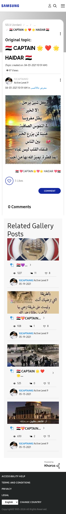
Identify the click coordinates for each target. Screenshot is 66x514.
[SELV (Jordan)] (10, 5)
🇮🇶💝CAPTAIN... (28, 318)
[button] (55, 80)
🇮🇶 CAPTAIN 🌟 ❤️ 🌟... (30, 373)
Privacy (7, 489)
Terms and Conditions (16, 482)
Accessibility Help (13, 476)
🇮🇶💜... (21, 265)
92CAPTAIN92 (26, 280)
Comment (49, 191)
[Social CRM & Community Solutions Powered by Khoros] (52, 464)
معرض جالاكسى (39, 87)
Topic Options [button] (55, 33)
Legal (5, 495)
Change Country (30, 502)
